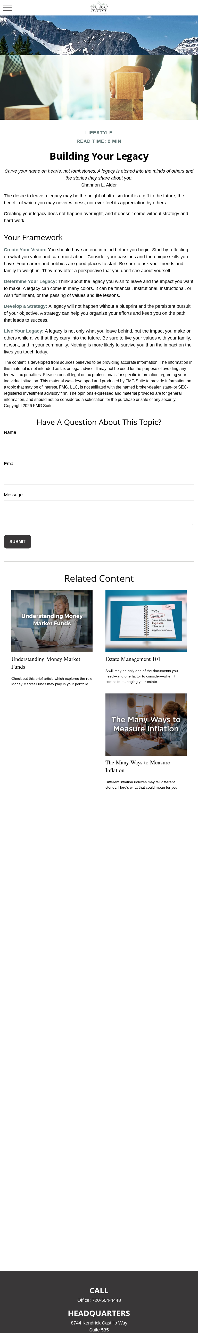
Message (13, 494)
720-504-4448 (106, 1300)
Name (10, 432)
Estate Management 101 (133, 659)
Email (9, 463)
